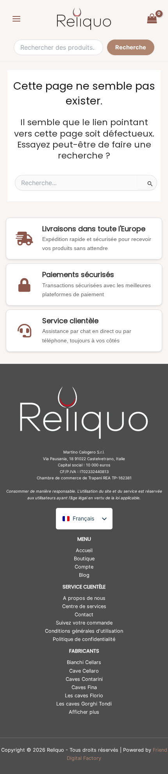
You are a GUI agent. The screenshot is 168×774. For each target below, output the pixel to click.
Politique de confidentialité (84, 639)
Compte (84, 567)
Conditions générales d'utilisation (84, 631)
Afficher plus (84, 712)
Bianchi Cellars (84, 662)
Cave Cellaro (84, 671)
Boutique (84, 559)
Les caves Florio (84, 695)
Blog (84, 575)
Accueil (84, 550)
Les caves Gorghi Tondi (84, 704)
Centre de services (84, 606)
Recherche (130, 47)
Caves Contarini (84, 679)
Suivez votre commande (84, 623)
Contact (84, 614)
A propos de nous (84, 598)
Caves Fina (84, 687)
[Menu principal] (16, 18)
